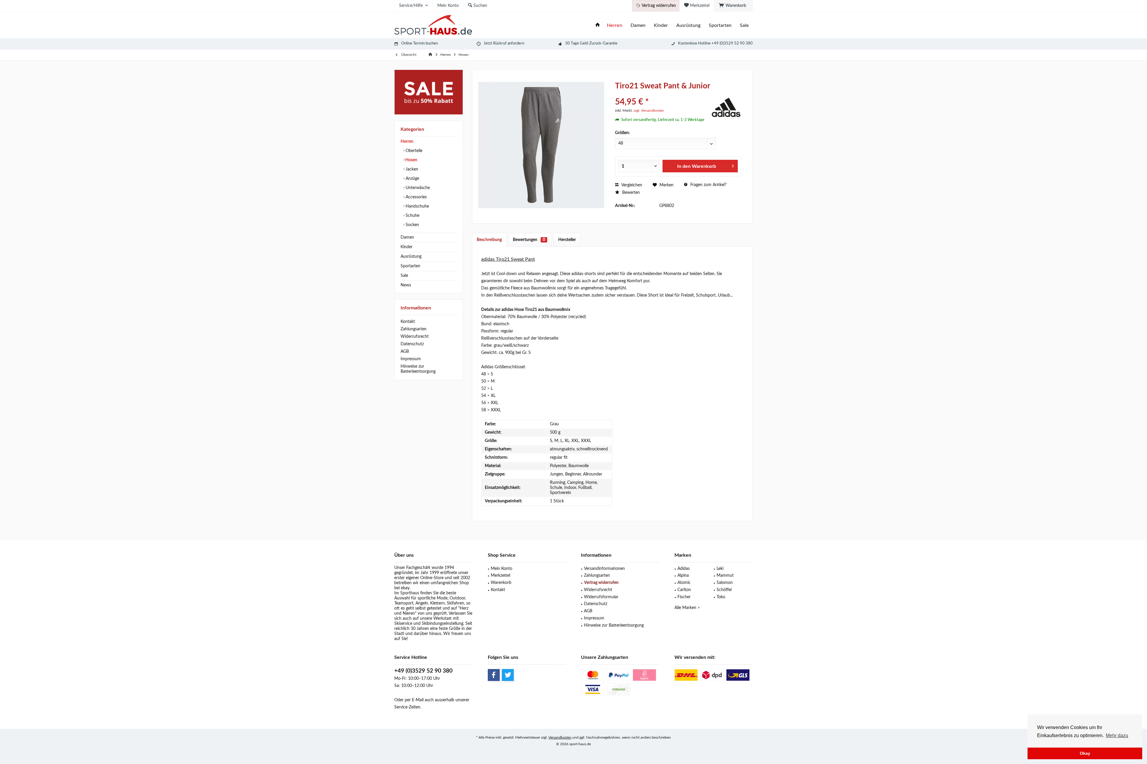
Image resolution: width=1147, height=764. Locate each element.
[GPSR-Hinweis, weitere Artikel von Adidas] (726, 107)
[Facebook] (494, 675)
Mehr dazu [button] (1117, 735)
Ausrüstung (411, 256)
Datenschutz (412, 344)
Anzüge (411, 179)
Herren (407, 141)
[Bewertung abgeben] (662, 94)
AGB (405, 351)
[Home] (598, 25)
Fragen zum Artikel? (707, 185)
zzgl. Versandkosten (649, 110)
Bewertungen (529, 240)
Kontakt (408, 322)
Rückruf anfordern (508, 43)
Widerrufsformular (601, 597)
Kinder (407, 247)
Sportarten (410, 266)
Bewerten (630, 193)
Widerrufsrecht (415, 337)
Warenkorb (501, 583)
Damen (407, 237)
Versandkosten (559, 737)
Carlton (684, 590)
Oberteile (413, 151)
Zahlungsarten (414, 329)
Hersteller (567, 240)
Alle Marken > (687, 608)
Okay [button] (1085, 753)
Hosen (410, 160)
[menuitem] (733, 5)
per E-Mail (414, 700)
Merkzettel (500, 575)
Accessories (415, 197)
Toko (721, 597)
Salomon (725, 583)
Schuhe (411, 216)
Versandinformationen (604, 569)
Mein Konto (501, 569)
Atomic (684, 583)
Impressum (411, 359)
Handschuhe (416, 206)
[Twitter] (508, 675)
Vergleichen (631, 185)
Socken (411, 225)
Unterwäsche (417, 188)
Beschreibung (489, 240)
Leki (720, 569)
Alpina (683, 575)
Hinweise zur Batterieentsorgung (418, 369)
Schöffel (724, 590)
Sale (404, 276)
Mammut (725, 575)
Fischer (684, 597)
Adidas (683, 569)
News (406, 285)
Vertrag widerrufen (601, 583)
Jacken (411, 169)
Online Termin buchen (419, 43)
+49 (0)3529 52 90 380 (423, 671)
